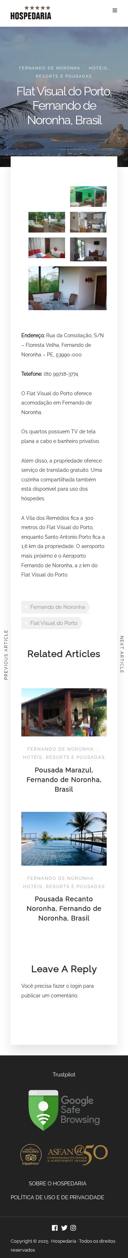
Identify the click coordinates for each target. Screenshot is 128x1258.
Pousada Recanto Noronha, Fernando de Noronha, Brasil (64, 908)
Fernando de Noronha (49, 68)
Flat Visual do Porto (54, 623)
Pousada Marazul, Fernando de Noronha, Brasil (64, 779)
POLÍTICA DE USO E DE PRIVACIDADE (57, 1197)
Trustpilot (64, 1074)
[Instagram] (73, 1228)
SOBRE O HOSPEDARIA (57, 1183)
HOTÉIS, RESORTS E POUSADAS (64, 757)
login (76, 986)
